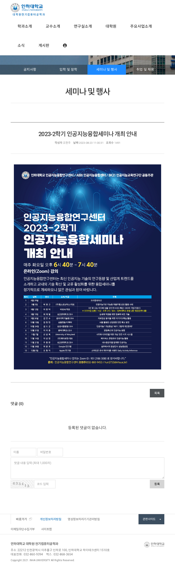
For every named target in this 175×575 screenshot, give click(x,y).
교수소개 (53, 26)
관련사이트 (149, 519)
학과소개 (25, 26)
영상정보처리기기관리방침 (84, 519)
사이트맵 (46, 529)
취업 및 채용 (145, 70)
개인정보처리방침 (50, 519)
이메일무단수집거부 (23, 529)
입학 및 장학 (68, 70)
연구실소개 (83, 26)
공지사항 (29, 70)
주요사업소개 (141, 26)
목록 (157, 393)
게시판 (43, 45)
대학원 (111, 26)
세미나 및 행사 (106, 70)
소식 (21, 45)
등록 (157, 484)
